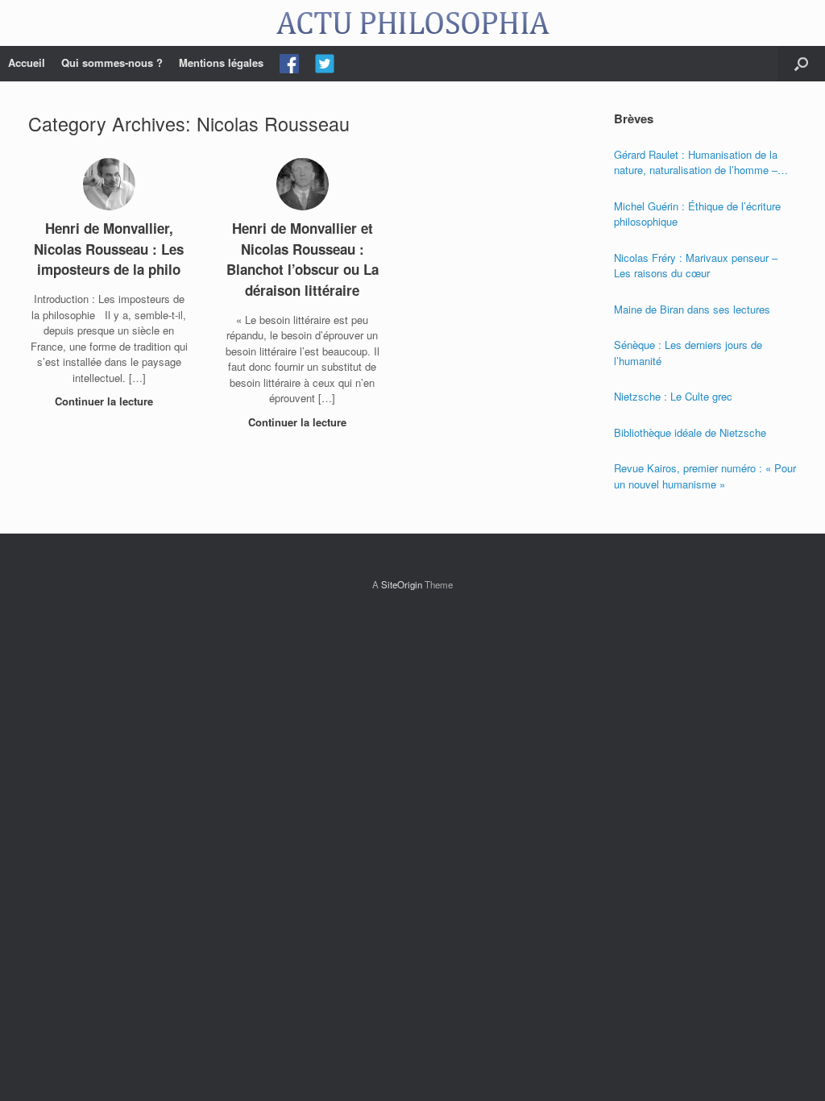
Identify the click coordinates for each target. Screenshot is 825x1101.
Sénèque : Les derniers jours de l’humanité (688, 352)
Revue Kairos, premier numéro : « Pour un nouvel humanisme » (705, 476)
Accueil (26, 62)
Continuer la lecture (105, 401)
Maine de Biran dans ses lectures (692, 309)
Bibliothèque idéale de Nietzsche (690, 432)
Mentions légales (221, 62)
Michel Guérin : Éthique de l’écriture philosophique (697, 214)
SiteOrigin (401, 584)
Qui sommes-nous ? (112, 62)
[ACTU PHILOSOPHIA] (412, 23)
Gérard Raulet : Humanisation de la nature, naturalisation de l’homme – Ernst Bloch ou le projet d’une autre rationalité (696, 162)
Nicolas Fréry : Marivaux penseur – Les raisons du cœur (695, 265)
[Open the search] (801, 63)
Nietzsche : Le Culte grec (673, 396)
